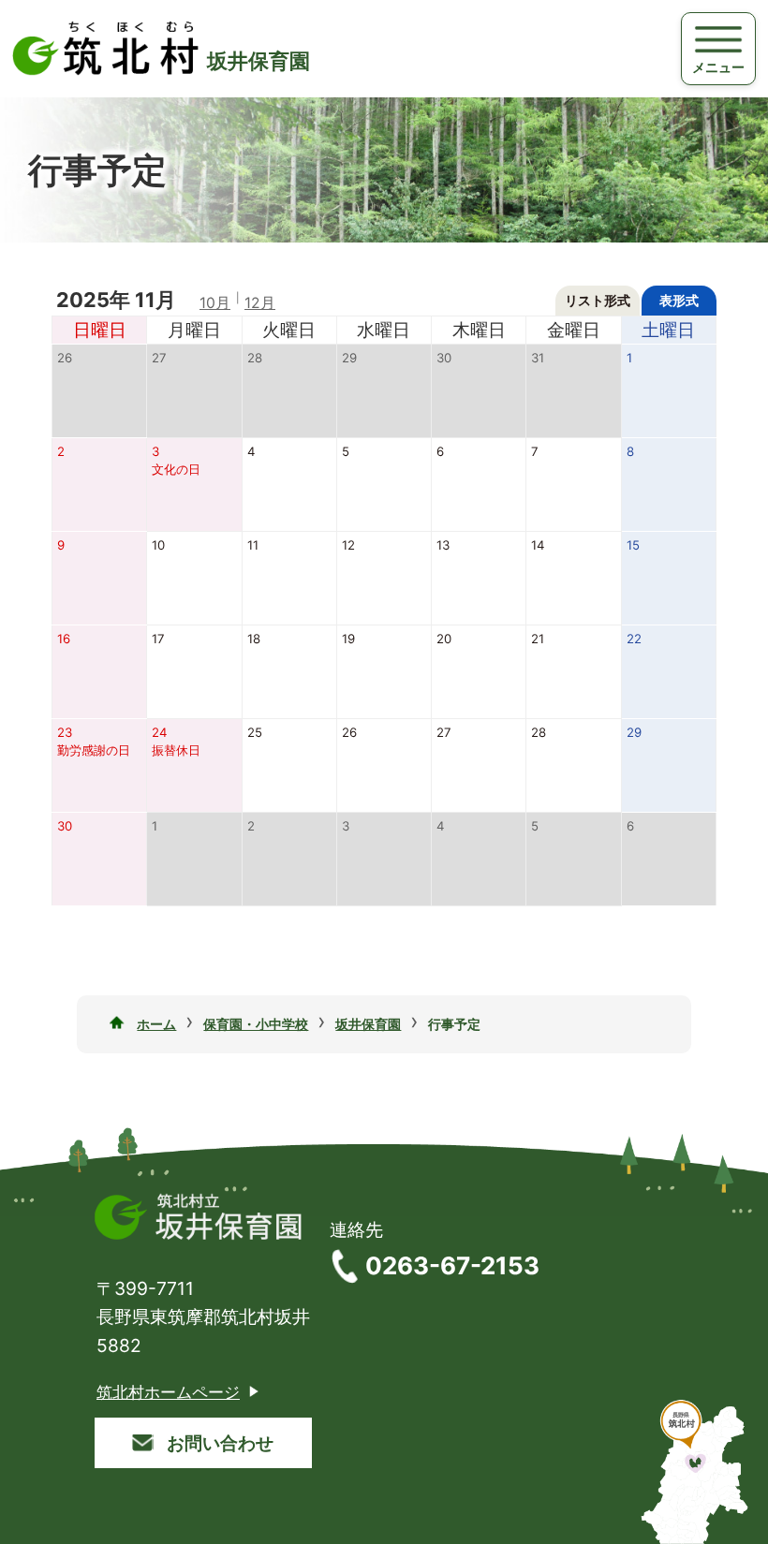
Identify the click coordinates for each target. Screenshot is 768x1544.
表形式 (679, 300)
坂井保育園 (368, 1024)
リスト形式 (597, 300)
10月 (214, 303)
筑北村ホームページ (168, 1392)
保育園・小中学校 (255, 1024)
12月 (259, 303)
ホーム (156, 1024)
